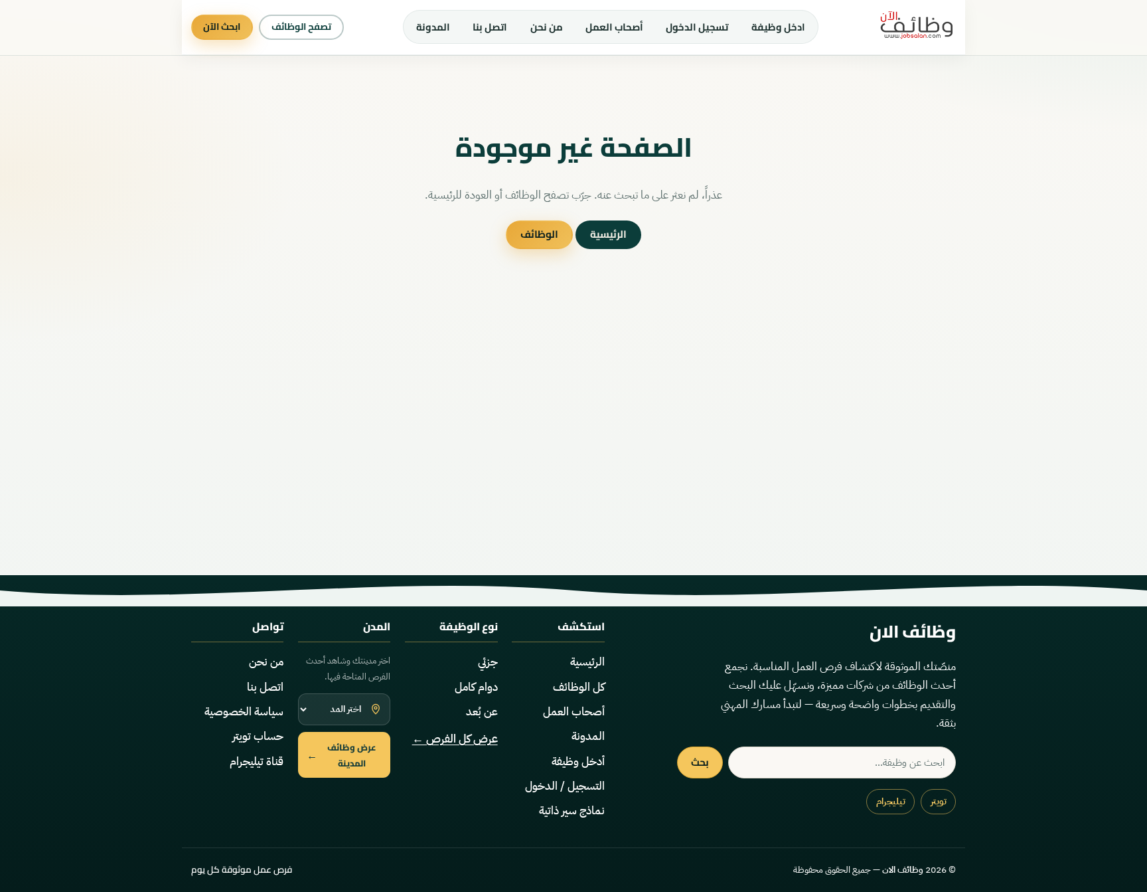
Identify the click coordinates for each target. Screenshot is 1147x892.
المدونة (433, 27)
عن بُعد (482, 711)
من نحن (546, 27)
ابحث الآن (221, 26)
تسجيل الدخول (697, 27)
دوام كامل (476, 687)
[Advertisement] (573, 448)
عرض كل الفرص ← (455, 739)
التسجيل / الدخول (565, 786)
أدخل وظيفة (578, 761)
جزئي (488, 662)
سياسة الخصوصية (243, 711)
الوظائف (539, 234)
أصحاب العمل (614, 27)
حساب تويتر (257, 736)
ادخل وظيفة (778, 27)
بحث (700, 762)
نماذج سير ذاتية (572, 810)
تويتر (939, 801)
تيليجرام (890, 801)
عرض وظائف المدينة (342, 755)
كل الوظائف (579, 687)
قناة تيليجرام (256, 761)
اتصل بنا (490, 27)
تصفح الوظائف (301, 26)
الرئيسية (608, 234)
